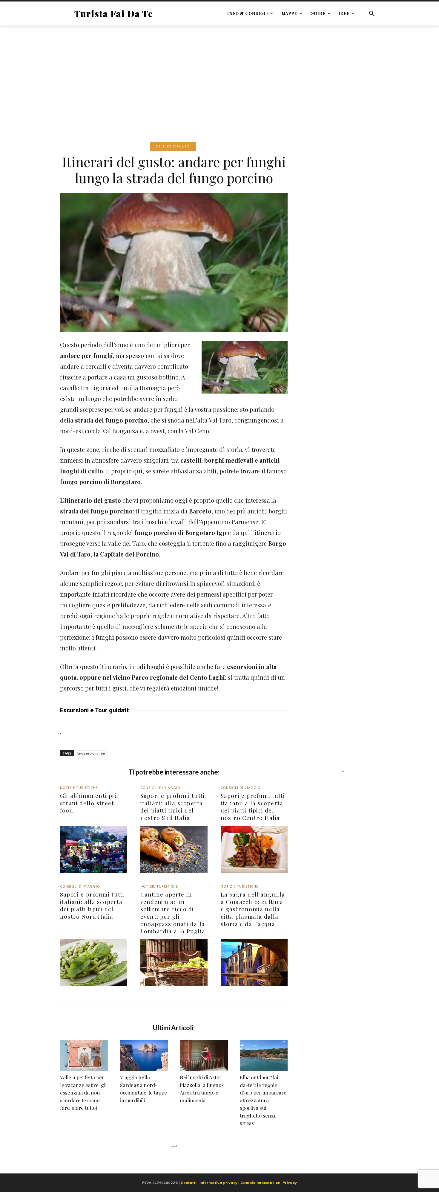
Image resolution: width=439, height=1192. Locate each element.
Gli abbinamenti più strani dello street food (89, 803)
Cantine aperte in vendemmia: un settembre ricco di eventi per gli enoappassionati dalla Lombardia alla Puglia (172, 912)
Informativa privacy (218, 1182)
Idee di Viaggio (173, 146)
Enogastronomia (91, 753)
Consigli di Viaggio (160, 787)
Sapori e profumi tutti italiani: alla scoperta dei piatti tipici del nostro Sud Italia (172, 806)
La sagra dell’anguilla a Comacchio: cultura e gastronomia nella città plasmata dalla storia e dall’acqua (253, 909)
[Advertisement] (219, 74)
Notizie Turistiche (79, 787)
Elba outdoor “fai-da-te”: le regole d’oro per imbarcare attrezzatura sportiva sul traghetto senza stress (263, 1100)
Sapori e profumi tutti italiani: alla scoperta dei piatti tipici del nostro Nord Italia (92, 905)
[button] (372, 13)
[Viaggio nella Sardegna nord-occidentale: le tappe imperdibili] (144, 1055)
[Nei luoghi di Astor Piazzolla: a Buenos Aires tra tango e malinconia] (204, 1055)
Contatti (189, 1182)
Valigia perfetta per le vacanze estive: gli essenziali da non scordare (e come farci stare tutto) (83, 1092)
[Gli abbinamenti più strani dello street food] (93, 849)
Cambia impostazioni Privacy (268, 1182)
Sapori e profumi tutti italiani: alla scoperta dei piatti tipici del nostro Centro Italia (253, 806)
